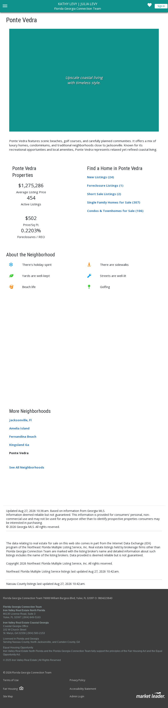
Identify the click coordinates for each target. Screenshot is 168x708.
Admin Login (77, 696)
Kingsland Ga (19, 445)
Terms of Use (11, 680)
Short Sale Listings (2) (104, 194)
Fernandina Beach (22, 436)
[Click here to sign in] (149, 6)
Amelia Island (19, 428)
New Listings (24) (100, 177)
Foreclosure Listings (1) (105, 185)
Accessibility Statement (83, 689)
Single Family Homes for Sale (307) (113, 202)
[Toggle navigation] (5, 6)
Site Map (8, 696)
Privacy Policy (77, 680)
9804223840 (105, 598)
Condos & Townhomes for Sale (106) (115, 211)
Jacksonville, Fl (20, 420)
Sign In (161, 6)
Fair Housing (10, 689)
